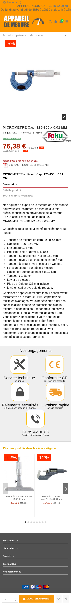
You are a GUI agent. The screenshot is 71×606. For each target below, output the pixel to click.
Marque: (7, 132)
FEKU (14, 132)
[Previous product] (66, 35)
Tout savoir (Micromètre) (18, 195)
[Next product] (67, 35)
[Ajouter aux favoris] (59, 599)
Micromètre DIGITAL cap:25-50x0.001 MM (51, 497)
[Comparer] (31, 465)
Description (10, 184)
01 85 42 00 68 (59, 5)
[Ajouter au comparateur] (66, 599)
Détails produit (12, 190)
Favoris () (14, 2)
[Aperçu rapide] (31, 471)
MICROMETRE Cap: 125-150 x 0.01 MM (29, 165)
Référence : (26, 132)
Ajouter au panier (38, 598)
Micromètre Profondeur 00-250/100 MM (19, 497)
